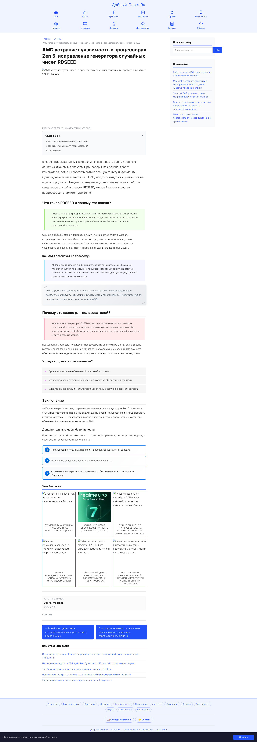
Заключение (54, 150)
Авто (56, 16)
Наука (110, 709)
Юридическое (125, 709)
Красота (114, 28)
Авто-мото (53, 704)
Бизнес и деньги (71, 704)
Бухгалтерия (143, 709)
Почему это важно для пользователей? (68, 146)
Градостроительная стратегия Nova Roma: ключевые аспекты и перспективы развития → (119, 632)
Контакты (115, 729)
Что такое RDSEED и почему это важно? (68, 141)
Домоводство (142, 28)
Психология (201, 16)
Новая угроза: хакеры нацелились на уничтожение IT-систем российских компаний (86, 674)
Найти (217, 50)
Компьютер (85, 28)
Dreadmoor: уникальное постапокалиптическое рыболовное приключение (192, 117)
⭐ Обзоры (144, 719)
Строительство (122, 704)
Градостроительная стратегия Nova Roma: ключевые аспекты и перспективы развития (192, 105)
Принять (243, 737)
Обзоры (201, 28)
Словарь (172, 28)
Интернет (56, 28)
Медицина (143, 16)
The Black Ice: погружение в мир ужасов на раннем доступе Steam (77, 669)
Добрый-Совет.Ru (128, 4)
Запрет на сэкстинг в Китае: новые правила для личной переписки (77, 680)
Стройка (172, 16)
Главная (46, 39)
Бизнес (85, 16)
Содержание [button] (94, 135)
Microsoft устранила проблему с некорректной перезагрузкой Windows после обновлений (190, 84)
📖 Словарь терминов (119, 719)
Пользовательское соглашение (138, 729)
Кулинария (114, 16)
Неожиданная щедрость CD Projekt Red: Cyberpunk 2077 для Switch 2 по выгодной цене (88, 663)
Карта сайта (161, 729)
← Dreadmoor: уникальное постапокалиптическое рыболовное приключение (65, 632)
